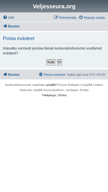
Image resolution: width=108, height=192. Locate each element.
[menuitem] (8, 17)
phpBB (51, 84)
